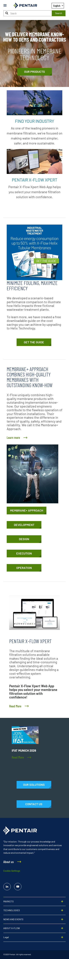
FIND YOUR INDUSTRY (34, 121)
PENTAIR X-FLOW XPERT (34, 179)
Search (58, 13)
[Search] (7, 13)
